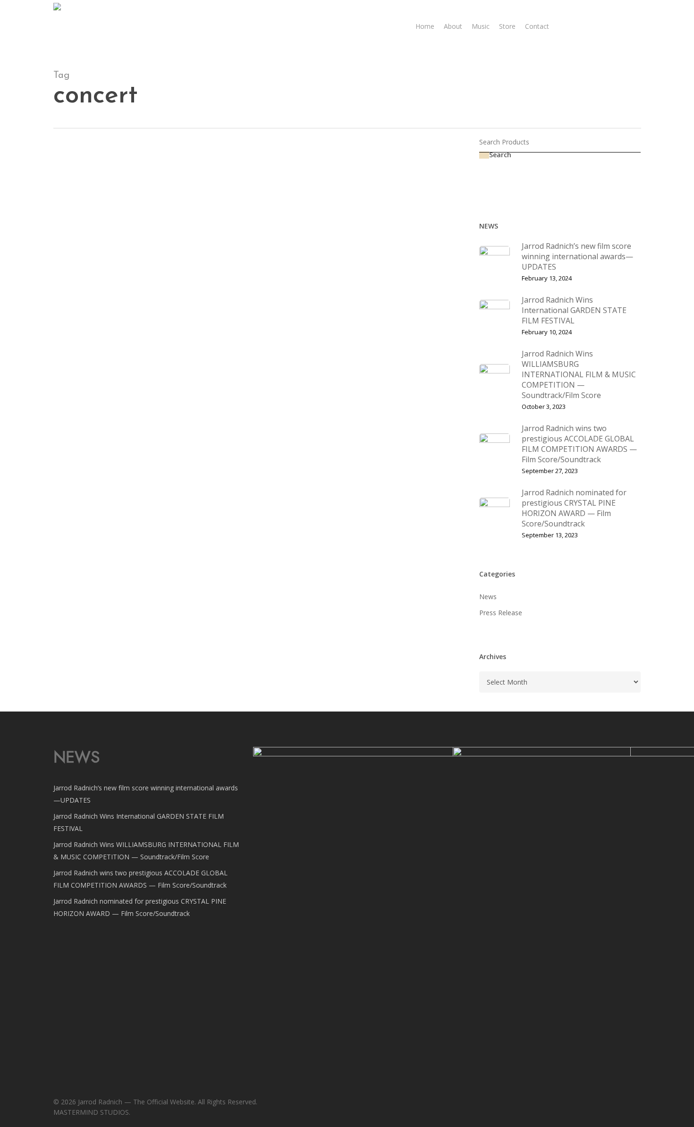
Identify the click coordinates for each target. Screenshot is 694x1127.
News (220, 179)
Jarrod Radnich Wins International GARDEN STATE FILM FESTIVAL (138, 822)
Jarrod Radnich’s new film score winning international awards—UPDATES (145, 794)
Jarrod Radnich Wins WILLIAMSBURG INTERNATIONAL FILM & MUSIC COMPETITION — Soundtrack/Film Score (146, 850)
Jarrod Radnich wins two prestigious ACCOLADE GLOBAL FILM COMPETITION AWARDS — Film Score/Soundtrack (140, 879)
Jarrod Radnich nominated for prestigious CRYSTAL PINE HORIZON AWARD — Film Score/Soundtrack (139, 907)
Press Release (256, 179)
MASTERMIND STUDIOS (249, 321)
